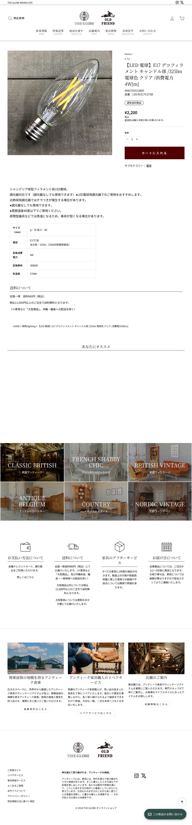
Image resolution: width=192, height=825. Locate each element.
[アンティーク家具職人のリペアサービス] (96, 658)
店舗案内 (94, 32)
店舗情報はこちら (156, 704)
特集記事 (58, 32)
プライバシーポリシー (19, 795)
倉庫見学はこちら (35, 709)
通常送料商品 (134, 103)
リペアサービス (15, 775)
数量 (127, 132)
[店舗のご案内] (156, 658)
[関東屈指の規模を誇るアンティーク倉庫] (36, 658)
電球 (149, 165)
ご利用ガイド (14, 770)
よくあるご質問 (15, 785)
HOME (16, 326)
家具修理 (110, 32)
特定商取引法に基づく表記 (21, 801)
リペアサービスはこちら (96, 712)
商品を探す (76, 32)
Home (128, 53)
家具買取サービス (17, 780)
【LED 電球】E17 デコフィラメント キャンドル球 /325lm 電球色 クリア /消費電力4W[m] (83, 326)
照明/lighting (28, 326)
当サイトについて (17, 790)
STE (127, 58)
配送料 (128, 120)
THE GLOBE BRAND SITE (20, 2)
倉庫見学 (128, 32)
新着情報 (41, 32)
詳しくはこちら (25, 577)
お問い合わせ (147, 32)
